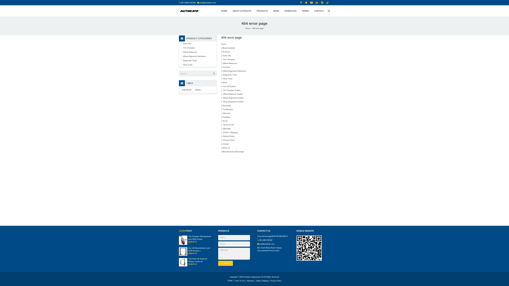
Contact (225, 144)
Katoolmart (186, 90)
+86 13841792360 (188, 3)
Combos (226, 67)
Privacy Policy (229, 140)
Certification (228, 109)
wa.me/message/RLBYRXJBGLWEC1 (273, 236)
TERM (229, 281)
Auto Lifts (227, 56)
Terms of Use (228, 125)
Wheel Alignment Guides (233, 98)
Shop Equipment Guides (233, 102)
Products (226, 52)
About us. (226, 148)
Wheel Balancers (230, 63)
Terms (225, 121)
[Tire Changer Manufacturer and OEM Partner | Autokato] (183, 244)
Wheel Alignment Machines (234, 71)
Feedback (226, 117)
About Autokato (228, 48)
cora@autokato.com (207, 3)
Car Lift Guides (229, 86)
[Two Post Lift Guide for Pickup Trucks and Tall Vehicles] (183, 266)
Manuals (226, 113)
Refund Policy (229, 136)
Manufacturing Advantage (233, 152)
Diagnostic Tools (230, 75)
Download (226, 105)
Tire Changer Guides (232, 90)
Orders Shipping (262, 281)
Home (247, 28)
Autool (198, 90)
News (224, 82)
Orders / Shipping (230, 132)
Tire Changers (229, 59)
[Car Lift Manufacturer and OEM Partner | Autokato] (183, 255)
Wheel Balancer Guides (233, 94)
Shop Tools (227, 79)
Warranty (227, 129)
